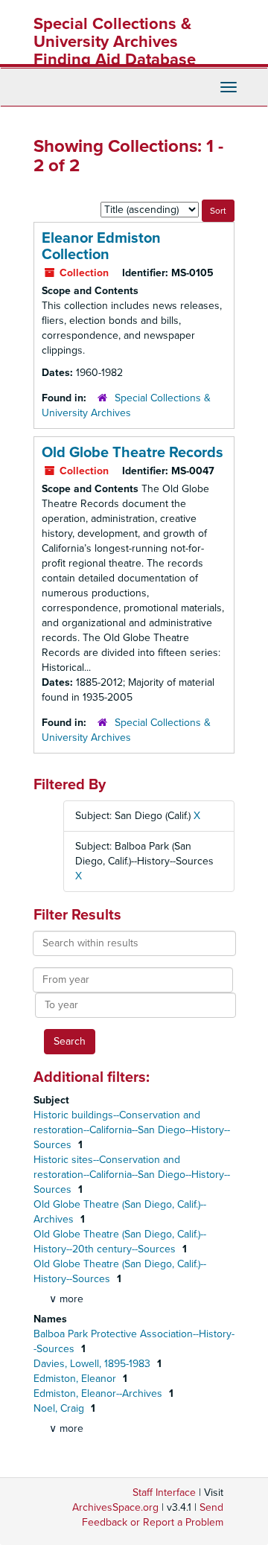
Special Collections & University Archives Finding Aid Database (115, 41)
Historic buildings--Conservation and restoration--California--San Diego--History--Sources (132, 1130)
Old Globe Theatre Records (132, 453)
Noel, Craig (60, 1408)
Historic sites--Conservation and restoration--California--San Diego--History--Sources (132, 1174)
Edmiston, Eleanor (76, 1378)
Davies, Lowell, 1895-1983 (93, 1363)
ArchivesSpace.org (115, 1507)
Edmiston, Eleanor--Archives (99, 1393)
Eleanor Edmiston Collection (101, 246)
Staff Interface (164, 1492)
